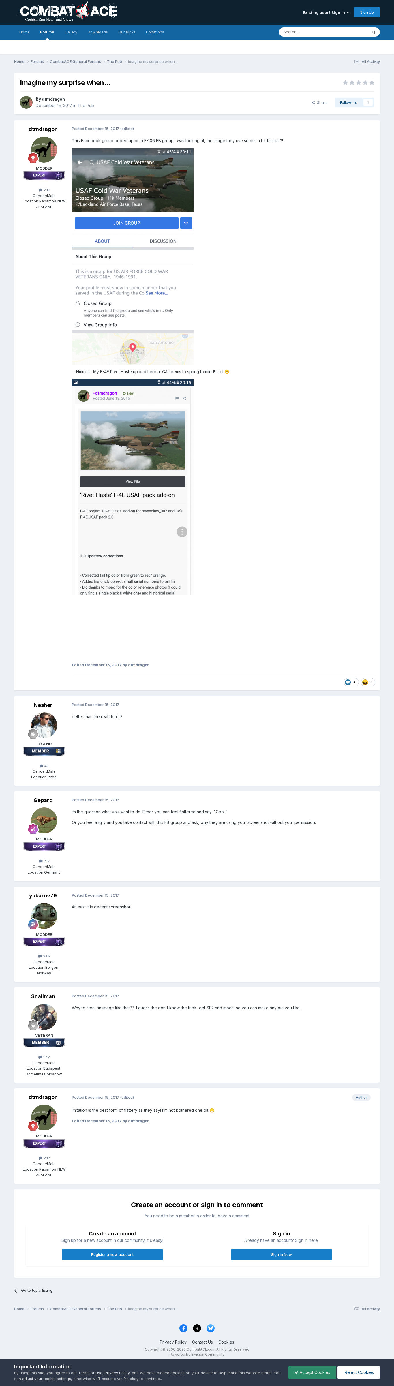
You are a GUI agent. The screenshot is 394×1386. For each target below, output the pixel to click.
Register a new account (112, 1254)
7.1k (46, 861)
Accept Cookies (314, 1372)
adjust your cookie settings (46, 1378)
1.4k (46, 1057)
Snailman (43, 996)
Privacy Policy (173, 1342)
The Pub (86, 105)
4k (46, 765)
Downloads (98, 32)
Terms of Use (90, 1372)
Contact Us (202, 1342)
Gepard (43, 800)
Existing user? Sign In (325, 12)
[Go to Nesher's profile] (44, 725)
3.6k (46, 956)
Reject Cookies (359, 1372)
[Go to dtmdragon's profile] (26, 102)
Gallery (71, 32)
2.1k (46, 189)
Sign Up (367, 12)
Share (321, 102)
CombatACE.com (201, 1349)
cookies (177, 1372)
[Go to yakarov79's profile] (44, 916)
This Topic (350, 32)
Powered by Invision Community (197, 1354)
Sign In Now (281, 1254)
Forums (47, 32)
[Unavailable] (133, 255)
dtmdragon (53, 99)
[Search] (373, 32)
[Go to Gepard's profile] (44, 820)
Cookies (226, 1342)
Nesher (43, 705)
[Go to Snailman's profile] (44, 1017)
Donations (155, 32)
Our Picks (127, 32)
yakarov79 (43, 896)
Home (24, 32)
